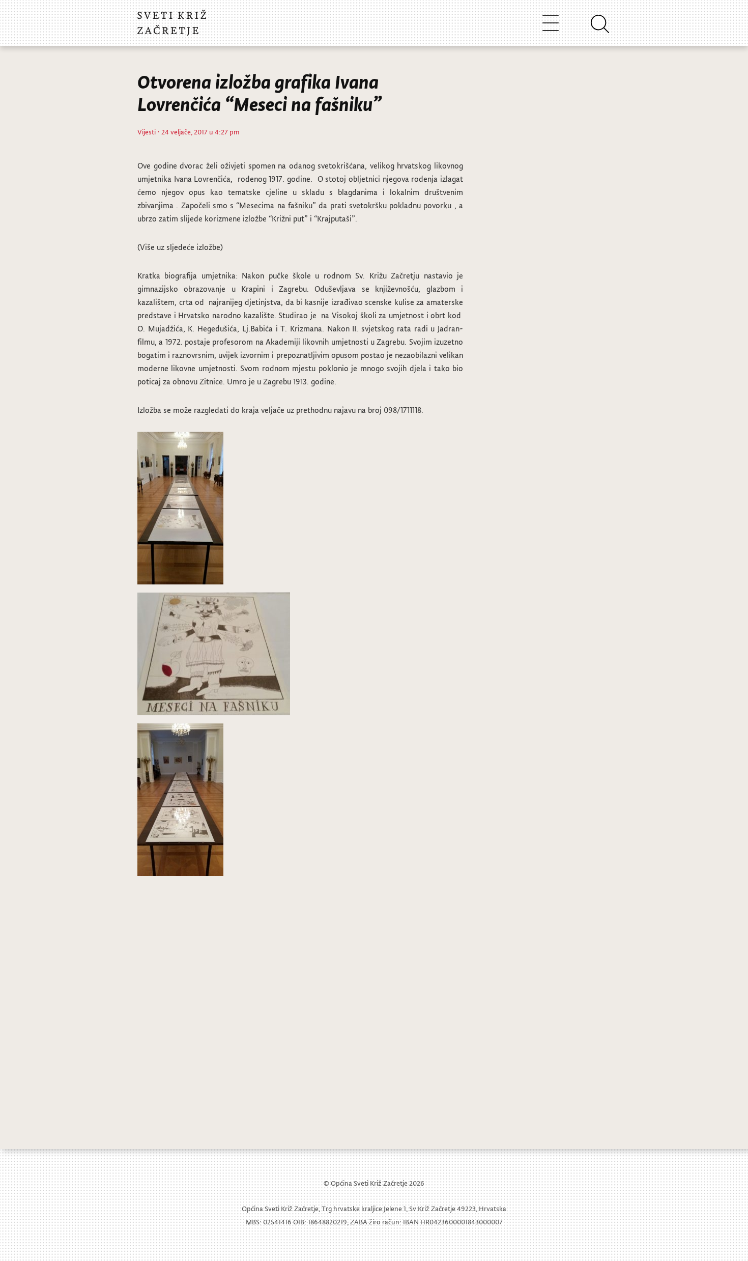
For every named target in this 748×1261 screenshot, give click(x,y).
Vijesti (146, 131)
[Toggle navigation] (550, 22)
